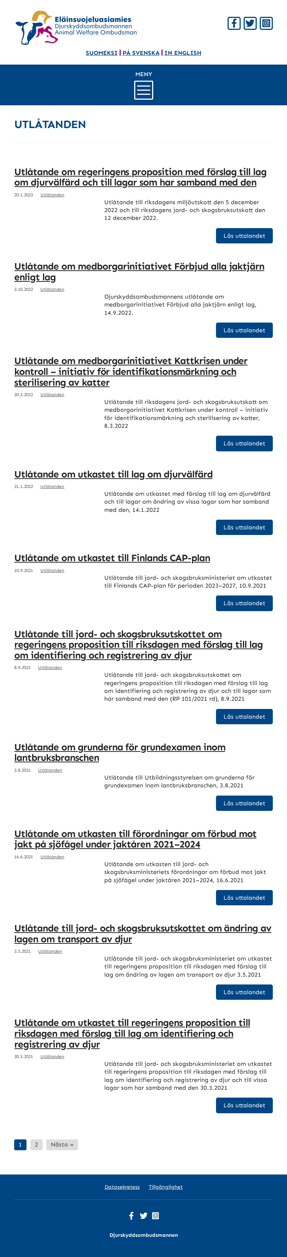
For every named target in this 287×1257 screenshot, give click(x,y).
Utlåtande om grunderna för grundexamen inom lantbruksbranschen (119, 752)
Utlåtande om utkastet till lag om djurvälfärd (113, 474)
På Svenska (141, 52)
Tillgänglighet (166, 1187)
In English (182, 52)
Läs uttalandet (244, 235)
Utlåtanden (52, 194)
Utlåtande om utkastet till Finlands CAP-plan (112, 558)
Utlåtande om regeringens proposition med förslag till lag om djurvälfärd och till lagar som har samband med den (140, 177)
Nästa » (62, 1144)
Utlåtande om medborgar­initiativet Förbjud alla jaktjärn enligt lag (139, 272)
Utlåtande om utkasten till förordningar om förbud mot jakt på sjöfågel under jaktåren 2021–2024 (135, 839)
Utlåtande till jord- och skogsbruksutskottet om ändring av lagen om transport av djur (142, 933)
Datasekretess (122, 1187)
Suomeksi (102, 52)
